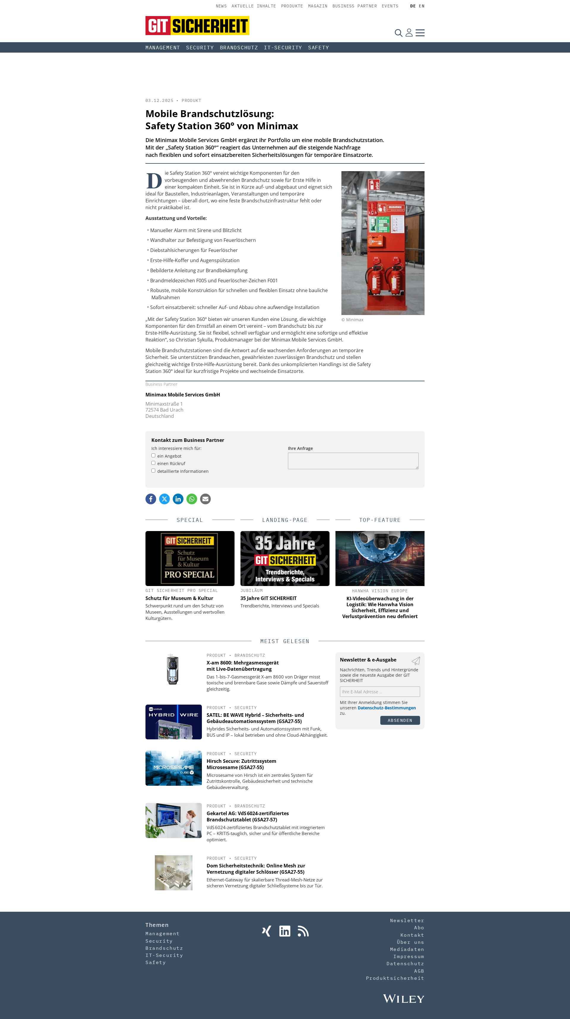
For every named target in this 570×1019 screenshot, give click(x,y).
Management (162, 47)
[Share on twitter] (164, 499)
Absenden (400, 720)
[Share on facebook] (150, 499)
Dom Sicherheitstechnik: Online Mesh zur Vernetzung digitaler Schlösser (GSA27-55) (256, 868)
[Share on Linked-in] (178, 499)
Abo (419, 927)
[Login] (409, 32)
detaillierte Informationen (183, 471)
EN (422, 6)
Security (200, 47)
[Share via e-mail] (205, 499)
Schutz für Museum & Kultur (179, 598)
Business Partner (354, 6)
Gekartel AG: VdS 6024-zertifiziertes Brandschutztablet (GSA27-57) (248, 816)
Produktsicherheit (395, 978)
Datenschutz (406, 963)
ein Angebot (169, 456)
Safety (318, 47)
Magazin (318, 6)
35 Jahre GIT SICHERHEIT (268, 598)
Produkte (292, 6)
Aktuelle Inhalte (254, 6)
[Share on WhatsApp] (191, 499)
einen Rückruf (171, 463)
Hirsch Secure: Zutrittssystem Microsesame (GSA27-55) (241, 764)
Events (390, 6)
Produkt (191, 100)
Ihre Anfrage (300, 448)
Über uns (411, 942)
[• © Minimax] (383, 313)
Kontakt (412, 935)
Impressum (408, 956)
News (221, 6)
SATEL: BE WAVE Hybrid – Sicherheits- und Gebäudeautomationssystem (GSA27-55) (255, 718)
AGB (419, 971)
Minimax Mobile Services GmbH (182, 394)
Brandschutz (239, 47)
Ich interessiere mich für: (176, 448)
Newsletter (407, 920)
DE (413, 6)
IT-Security (283, 47)
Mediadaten (407, 949)
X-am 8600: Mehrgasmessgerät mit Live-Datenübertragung (243, 665)
